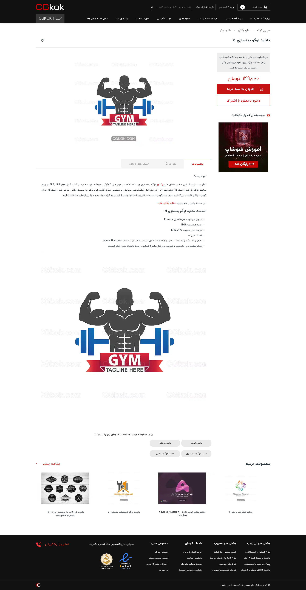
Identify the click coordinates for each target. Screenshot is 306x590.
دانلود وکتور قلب (166, 203)
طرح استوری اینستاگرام (257, 552)
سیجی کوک (263, 30)
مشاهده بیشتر (51, 464)
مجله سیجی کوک (158, 558)
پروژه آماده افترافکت (260, 18)
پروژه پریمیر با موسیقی (257, 564)
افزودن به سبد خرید (240, 89)
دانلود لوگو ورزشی (165, 453)
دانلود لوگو (225, 30)
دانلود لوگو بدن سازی (196, 453)
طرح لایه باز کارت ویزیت (223, 558)
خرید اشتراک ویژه (192, 552)
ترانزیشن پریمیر (227, 564)
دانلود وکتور (184, 18)
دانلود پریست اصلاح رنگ (257, 558)
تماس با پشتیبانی (57, 544)
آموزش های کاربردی (157, 564)
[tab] (197, 163)
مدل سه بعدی (142, 18)
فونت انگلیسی (164, 18)
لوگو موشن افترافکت (225, 552)
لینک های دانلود (139, 164)
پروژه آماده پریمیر (233, 18)
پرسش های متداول (191, 564)
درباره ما (163, 570)
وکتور (160, 184)
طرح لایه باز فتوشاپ (208, 18)
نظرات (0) (170, 164)
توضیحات (197, 164)
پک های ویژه (121, 18)
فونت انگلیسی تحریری (224, 570)
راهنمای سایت (194, 558)
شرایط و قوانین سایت (190, 570)
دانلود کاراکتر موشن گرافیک (255, 570)
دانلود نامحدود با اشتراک (243, 101)
